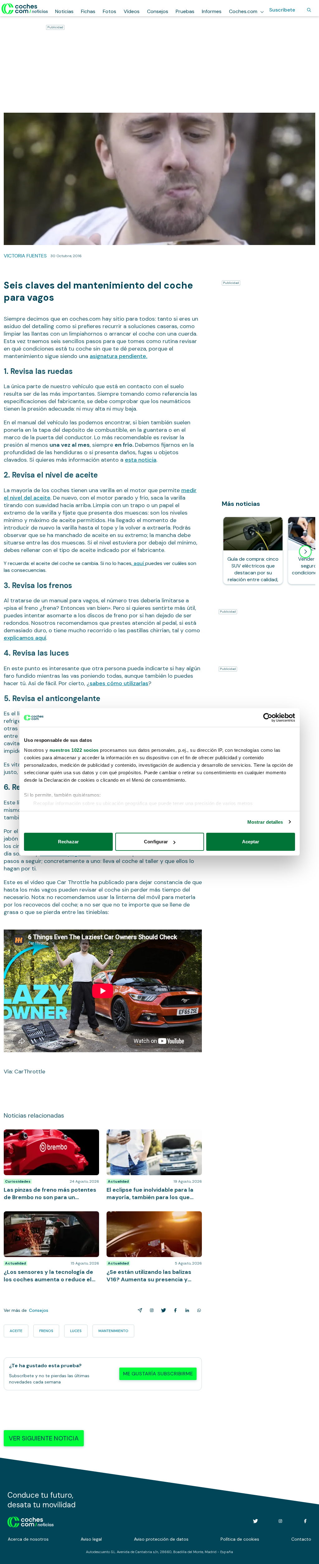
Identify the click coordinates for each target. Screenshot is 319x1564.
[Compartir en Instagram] (150, 1310)
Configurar (156, 841)
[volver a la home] (30, 1521)
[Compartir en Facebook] (174, 1310)
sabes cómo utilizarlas (119, 683)
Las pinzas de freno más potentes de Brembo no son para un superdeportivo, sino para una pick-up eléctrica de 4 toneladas (49, 1141)
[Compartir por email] (139, 1310)
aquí (138, 563)
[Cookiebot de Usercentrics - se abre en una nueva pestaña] (267, 717)
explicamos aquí (25, 638)
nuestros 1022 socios (74, 750)
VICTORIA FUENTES (25, 255)
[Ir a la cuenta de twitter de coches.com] (255, 1521)
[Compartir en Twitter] (162, 1310)
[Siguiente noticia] (305, 551)
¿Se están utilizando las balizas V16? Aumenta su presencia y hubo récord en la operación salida (152, 1220)
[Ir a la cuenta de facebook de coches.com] (305, 1521)
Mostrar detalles (265, 822)
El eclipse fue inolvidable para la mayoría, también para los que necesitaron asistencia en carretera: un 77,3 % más (152, 1138)
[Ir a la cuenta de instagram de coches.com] (280, 1521)
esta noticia (140, 460)
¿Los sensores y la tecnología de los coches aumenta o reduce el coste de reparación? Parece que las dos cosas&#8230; (47, 1223)
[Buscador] (309, 10)
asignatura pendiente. (118, 356)
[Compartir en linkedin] (186, 1310)
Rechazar (68, 841)
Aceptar (250, 841)
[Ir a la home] (25, 9)
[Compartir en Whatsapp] (198, 1310)
